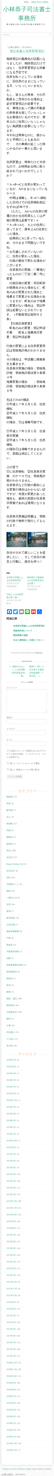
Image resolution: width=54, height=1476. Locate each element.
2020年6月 (11, 1403)
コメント (11, 687)
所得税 (9, 823)
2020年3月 (11, 1423)
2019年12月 (11, 1443)
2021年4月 (11, 1335)
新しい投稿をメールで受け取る (24, 769)
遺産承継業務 (12, 931)
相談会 (9, 978)
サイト (9, 739)
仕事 (8, 1025)
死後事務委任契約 (14, 964)
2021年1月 (11, 1355)
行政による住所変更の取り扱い (14, 596)
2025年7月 (11, 1086)
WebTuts (48, 1469)
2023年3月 (11, 1180)
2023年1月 (11, 1194)
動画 (8, 991)
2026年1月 (11, 1080)
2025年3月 (11, 1093)
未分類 (9, 1045)
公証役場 (10, 924)
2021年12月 (11, 1281)
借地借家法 (11, 971)
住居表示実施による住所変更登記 (14, 579)
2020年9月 (11, 1382)
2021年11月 (11, 1288)
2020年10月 (11, 1376)
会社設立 (10, 870)
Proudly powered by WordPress (13, 1469)
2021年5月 (11, 1329)
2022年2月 (11, 1268)
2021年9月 (11, 1302)
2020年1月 (11, 1436)
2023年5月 (11, 1167)
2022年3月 (11, 1261)
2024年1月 (11, 1133)
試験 (8, 958)
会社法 (9, 857)
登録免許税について (22, 630)
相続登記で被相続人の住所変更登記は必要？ (35, 580)
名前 (9, 717)
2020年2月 (11, 1429)
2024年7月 (11, 1106)
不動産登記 (38, 653)
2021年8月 (11, 1308)
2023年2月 (11, 1187)
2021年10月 (11, 1295)
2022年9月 (11, 1221)
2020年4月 (11, 1416)
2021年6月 (11, 1322)
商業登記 (10, 1005)
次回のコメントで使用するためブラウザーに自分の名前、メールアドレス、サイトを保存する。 (26, 753)
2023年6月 (11, 1160)
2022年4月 (11, 1255)
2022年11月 (11, 1207)
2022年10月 (11, 1214)
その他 (9, 1038)
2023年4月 (11, 1174)
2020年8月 (11, 1389)
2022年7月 (11, 1234)
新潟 (8, 911)
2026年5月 (11, 1066)
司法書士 (10, 1032)
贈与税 (9, 810)
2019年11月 (11, 1450)
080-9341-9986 (40, 2)
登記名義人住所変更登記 (27, 51)
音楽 (8, 803)
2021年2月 (11, 1349)
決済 (8, 904)
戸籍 (8, 937)
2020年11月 (11, 1369)
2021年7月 (11, 1315)
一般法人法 (11, 897)
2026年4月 (11, 1073)
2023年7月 (11, 1154)
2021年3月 (11, 1342)
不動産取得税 (12, 951)
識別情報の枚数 (20, 635)
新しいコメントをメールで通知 (24, 763)
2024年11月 (11, 1100)
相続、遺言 (11, 998)
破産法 (9, 843)
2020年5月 (11, 1409)
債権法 (9, 837)
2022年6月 (11, 1241)
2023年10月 (11, 1140)
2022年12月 (11, 1201)
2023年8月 (11, 1147)
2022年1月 (11, 1275)
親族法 (9, 944)
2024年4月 (11, 1120)
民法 (8, 850)
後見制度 (10, 917)
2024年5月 (11, 1113)
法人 (8, 816)
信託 (8, 877)
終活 (8, 985)
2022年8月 (11, 1228)
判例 (8, 830)
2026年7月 (11, 1059)
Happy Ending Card (14, 863)
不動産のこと (12, 884)
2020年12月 (11, 1362)
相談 (8, 890)
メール (10, 728)
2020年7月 (11, 1396)
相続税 (9, 796)
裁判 (8, 1018)
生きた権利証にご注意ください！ (29, 639)
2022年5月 (11, 1248)
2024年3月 (11, 1127)
